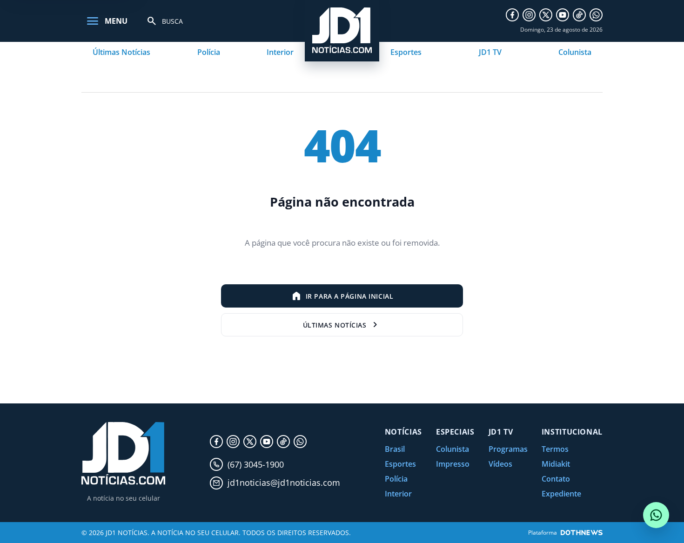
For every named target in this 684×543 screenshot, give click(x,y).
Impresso (452, 464)
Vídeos (500, 464)
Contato (556, 479)
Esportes (406, 52)
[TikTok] (579, 14)
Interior (280, 52)
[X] (545, 14)
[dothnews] (582, 532)
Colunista (574, 52)
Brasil (395, 449)
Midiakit (556, 464)
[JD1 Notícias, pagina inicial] (123, 453)
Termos (555, 449)
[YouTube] (562, 14)
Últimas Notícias (121, 52)
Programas (508, 449)
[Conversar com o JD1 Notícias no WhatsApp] (656, 515)
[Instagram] (529, 14)
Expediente (561, 494)
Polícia (208, 52)
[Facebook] (512, 14)
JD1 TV (490, 52)
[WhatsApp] (596, 14)
